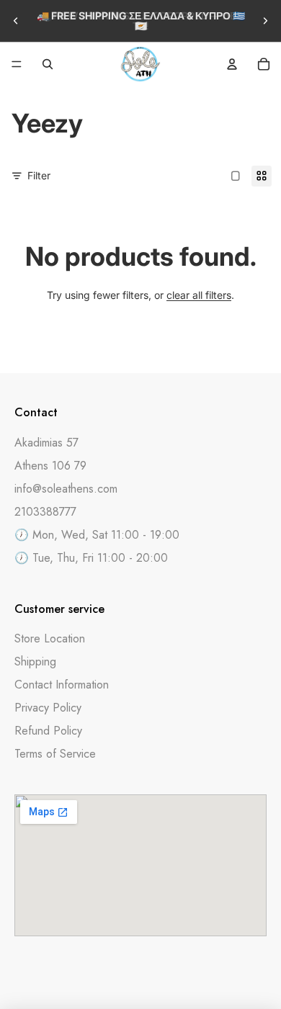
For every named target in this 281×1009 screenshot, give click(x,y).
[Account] (232, 64)
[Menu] (16, 64)
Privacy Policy (47, 707)
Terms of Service (55, 753)
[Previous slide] (16, 21)
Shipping (35, 661)
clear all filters (198, 295)
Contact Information (61, 684)
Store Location (49, 638)
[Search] (47, 64)
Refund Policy (48, 730)
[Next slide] (265, 21)
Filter (38, 175)
